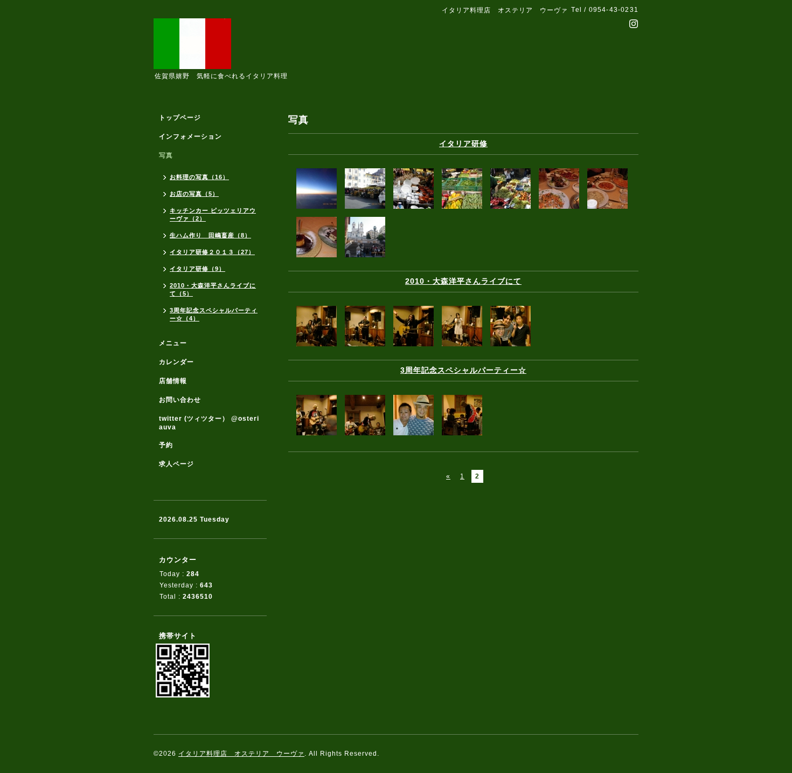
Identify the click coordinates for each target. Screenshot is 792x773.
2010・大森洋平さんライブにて (463, 281)
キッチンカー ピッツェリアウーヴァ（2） (213, 214)
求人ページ (176, 464)
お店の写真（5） (194, 193)
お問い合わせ (180, 399)
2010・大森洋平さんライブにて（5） (213, 289)
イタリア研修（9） (197, 268)
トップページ (180, 117)
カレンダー (176, 362)
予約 (166, 445)
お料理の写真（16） (199, 177)
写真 (166, 155)
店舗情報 (173, 381)
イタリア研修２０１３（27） (212, 252)
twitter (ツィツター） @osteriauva (209, 423)
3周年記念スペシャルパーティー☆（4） (214, 314)
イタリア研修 (463, 143)
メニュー (173, 343)
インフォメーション (190, 136)
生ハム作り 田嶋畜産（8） (210, 235)
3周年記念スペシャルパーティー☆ (463, 370)
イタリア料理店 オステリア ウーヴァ (241, 753)
